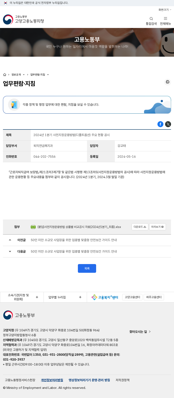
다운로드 (138, 226)
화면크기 (164, 9)
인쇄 (167, 82)
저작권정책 (122, 380)
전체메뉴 (165, 21)
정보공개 (16, 74)
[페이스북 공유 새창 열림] (160, 124)
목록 (87, 268)
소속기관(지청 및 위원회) (18, 297)
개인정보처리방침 (52, 380)
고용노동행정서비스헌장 (20, 380)
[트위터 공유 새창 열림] (168, 124)
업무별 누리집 (57, 297)
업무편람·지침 (38, 74)
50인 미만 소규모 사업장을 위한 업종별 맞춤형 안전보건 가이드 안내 (74, 240)
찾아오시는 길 (138, 332)
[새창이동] (105, 297)
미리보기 (156, 226)
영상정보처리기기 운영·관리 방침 (89, 380)
